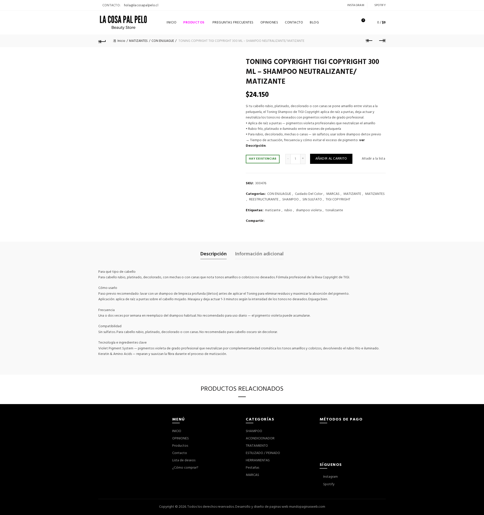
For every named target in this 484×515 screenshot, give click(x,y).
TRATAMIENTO (257, 446)
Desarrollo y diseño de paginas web (261, 507)
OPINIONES (269, 22)
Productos (195, 20)
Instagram (355, 5)
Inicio (121, 41)
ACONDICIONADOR (260, 438)
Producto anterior (369, 41)
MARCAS (333, 194)
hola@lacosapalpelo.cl (141, 5)
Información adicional (259, 254)
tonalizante (334, 210)
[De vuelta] (102, 41)
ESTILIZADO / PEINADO (263, 453)
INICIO (171, 22)
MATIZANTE (352, 194)
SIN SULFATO (312, 199)
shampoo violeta (309, 210)
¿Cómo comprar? (185, 468)
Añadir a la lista (373, 159)
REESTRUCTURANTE (264, 199)
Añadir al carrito (331, 159)
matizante (273, 210)
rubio (288, 210)
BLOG (314, 22)
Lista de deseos (363, 20)
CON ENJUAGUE (163, 41)
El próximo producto (382, 41)
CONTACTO (294, 22)
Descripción (213, 254)
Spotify (380, 5)
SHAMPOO (290, 199)
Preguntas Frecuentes (233, 22)
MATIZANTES (138, 41)
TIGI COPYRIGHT (338, 199)
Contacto (179, 453)
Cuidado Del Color (308, 194)
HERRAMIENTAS (258, 460)
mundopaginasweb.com (307, 507)
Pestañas (252, 468)
